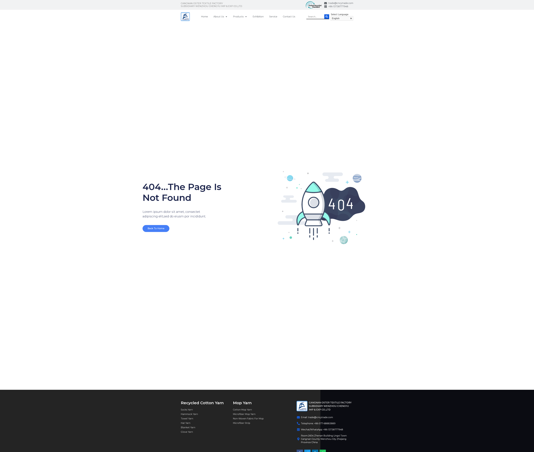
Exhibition (258, 16)
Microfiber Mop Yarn (244, 414)
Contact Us (289, 16)
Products (238, 16)
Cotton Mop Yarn (242, 409)
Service (273, 16)
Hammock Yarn (189, 414)
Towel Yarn (187, 418)
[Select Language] (342, 14)
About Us (218, 16)
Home (204, 16)
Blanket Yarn (188, 427)
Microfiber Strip (241, 423)
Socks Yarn (187, 409)
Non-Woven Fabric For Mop (248, 418)
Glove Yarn (187, 432)
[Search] (326, 16)
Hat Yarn (185, 423)
